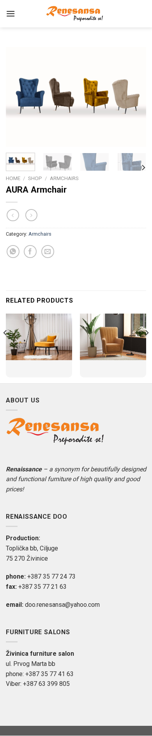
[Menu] (10, 13)
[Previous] (18, 97)
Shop (35, 178)
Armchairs (64, 178)
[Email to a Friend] (47, 251)
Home (13, 178)
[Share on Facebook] (30, 251)
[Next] (134, 97)
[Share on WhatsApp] (13, 251)
